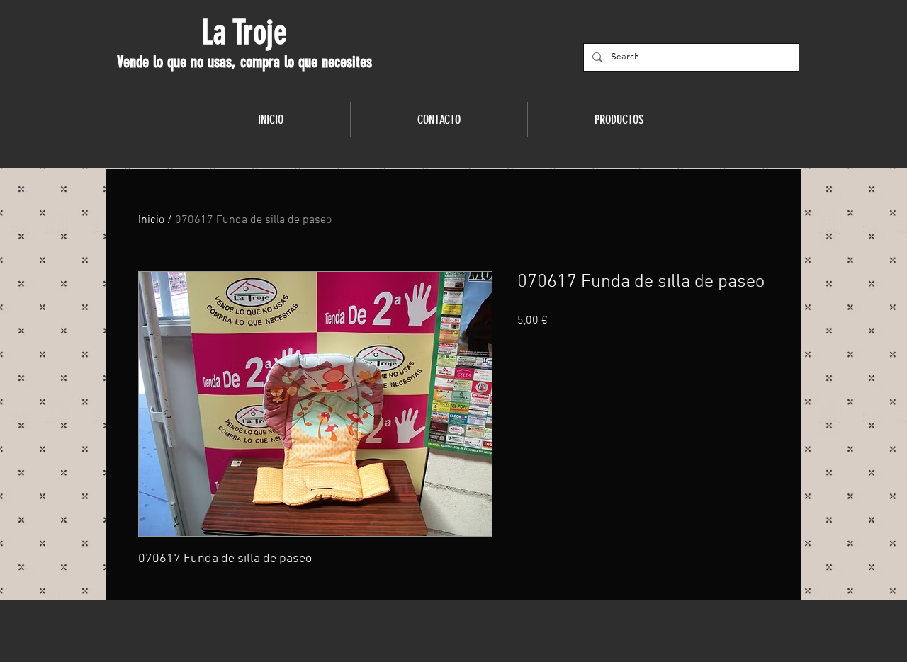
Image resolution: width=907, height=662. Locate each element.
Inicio (151, 220)
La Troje (244, 32)
